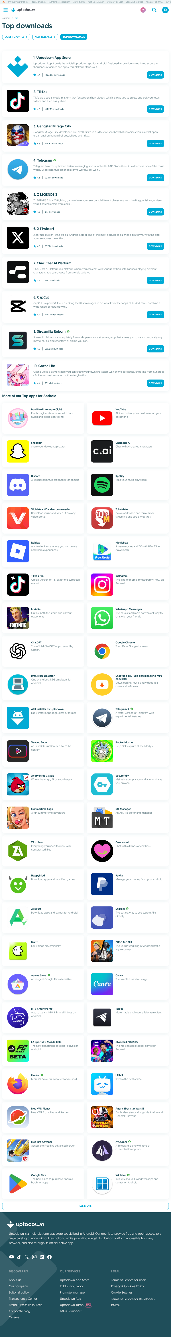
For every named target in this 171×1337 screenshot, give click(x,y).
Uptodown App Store (74, 1280)
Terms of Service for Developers (133, 1299)
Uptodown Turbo (75, 1305)
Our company (18, 1286)
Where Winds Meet (115, 2)
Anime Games (79, 2)
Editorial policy (19, 1292)
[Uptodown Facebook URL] (49, 1257)
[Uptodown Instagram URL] (34, 1257)
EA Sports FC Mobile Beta (59, 2)
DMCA (115, 1305)
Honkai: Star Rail (38, 2)
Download (155, 74)
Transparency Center (23, 1299)
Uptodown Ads (70, 1299)
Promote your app (72, 1292)
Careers (14, 1317)
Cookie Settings (121, 1292)
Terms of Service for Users (129, 1280)
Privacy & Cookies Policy (127, 1286)
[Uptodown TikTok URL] (19, 1257)
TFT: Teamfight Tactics (18, 2)
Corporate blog (19, 1311)
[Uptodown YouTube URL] (11, 1257)
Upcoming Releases (134, 2)
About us (15, 1280)
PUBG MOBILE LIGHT (96, 2)
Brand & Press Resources (25, 1305)
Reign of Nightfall (154, 2)
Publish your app (71, 1286)
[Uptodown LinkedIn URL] (42, 1257)
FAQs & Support (70, 1311)
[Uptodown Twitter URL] (26, 1257)
